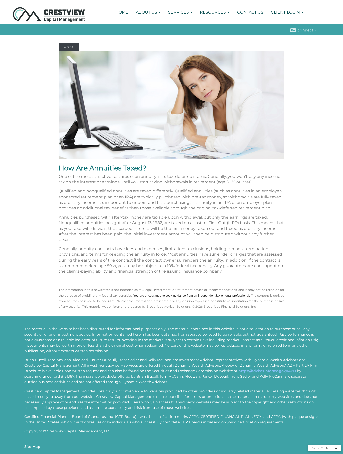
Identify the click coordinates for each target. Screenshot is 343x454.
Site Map (32, 446)
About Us (146, 12)
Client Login (285, 12)
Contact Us (250, 12)
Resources (213, 12)
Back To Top (322, 448)
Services (178, 12)
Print (69, 47)
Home (121, 12)
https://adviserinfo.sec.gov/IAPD (267, 371)
